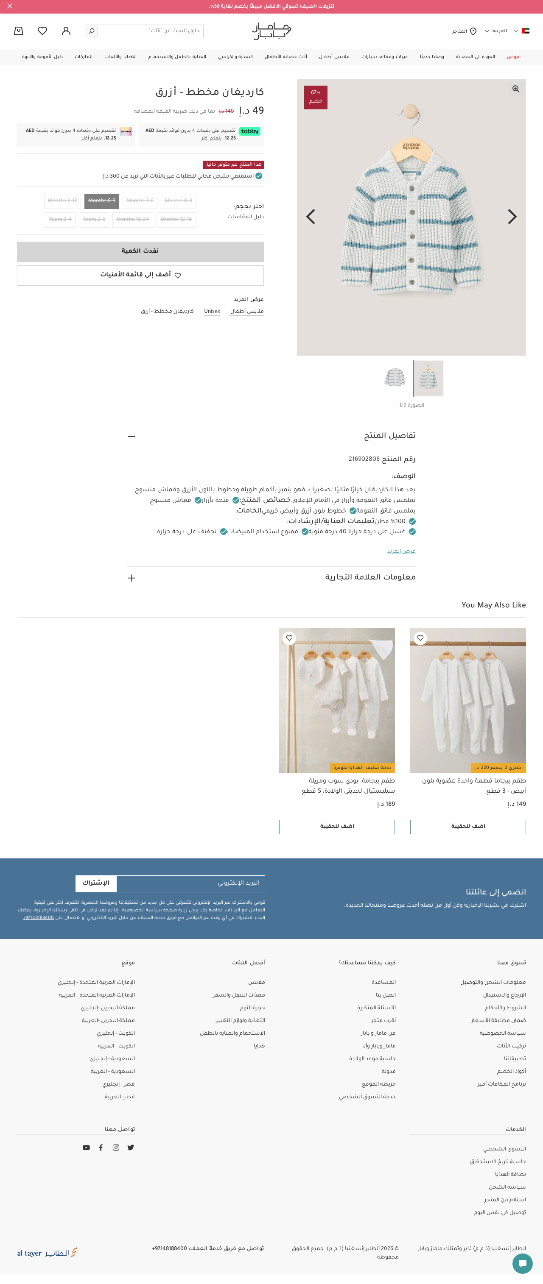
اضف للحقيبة (468, 827)
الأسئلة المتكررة (376, 1008)
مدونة (389, 1072)
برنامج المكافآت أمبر (502, 1085)
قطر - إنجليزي (118, 1085)
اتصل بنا (386, 996)
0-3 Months (178, 201)
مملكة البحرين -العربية (108, 1021)
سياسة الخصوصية (141, 910)
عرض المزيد (401, 552)
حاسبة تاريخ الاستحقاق (498, 1162)
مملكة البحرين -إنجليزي (108, 1008)
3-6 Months (140, 201)
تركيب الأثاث (511, 1047)
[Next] (310, 217)
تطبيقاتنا (515, 1059)
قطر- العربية (120, 1097)
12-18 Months (176, 220)
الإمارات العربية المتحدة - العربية (97, 996)
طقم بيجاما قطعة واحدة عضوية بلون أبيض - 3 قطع (474, 786)
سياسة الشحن (507, 1188)
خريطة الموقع (379, 1085)
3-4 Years (60, 220)
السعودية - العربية (113, 1072)
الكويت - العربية (116, 1047)
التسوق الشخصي (504, 1150)
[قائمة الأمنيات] (420, 638)
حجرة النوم (252, 1008)
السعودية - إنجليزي (112, 1059)
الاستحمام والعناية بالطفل (232, 1034)
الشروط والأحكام (505, 1008)
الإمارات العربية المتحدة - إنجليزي (96, 983)
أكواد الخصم (511, 1072)
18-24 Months (132, 220)
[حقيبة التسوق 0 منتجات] (19, 31)
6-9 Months (101, 201)
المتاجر (461, 31)
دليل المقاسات (245, 217)
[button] (514, 57)
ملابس (256, 983)
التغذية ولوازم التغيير (240, 1021)
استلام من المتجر (505, 1200)
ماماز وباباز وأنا (379, 1047)
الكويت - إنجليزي (116, 1034)
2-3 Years (94, 220)
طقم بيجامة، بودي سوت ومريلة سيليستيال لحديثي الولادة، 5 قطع (348, 786)
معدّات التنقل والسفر (239, 996)
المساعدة (384, 983)
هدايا (259, 1047)
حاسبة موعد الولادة (372, 1059)
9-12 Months (62, 201)
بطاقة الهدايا (510, 1175)
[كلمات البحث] (91, 31)
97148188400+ (38, 918)
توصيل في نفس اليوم (500, 1213)
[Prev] (512, 217)
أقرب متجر (383, 1021)
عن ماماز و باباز (378, 1034)
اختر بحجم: (249, 207)
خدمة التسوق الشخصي (367, 1097)
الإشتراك (95, 883)
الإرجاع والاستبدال (504, 996)
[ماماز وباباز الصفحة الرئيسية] (272, 31)
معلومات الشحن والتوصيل (493, 983)
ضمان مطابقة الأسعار (498, 1021)
